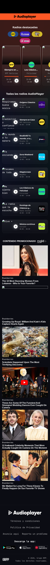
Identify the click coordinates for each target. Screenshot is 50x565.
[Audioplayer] (25, 16)
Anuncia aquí (11, 533)
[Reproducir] (17, 81)
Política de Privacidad (25, 527)
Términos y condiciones (25, 521)
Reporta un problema (34, 533)
